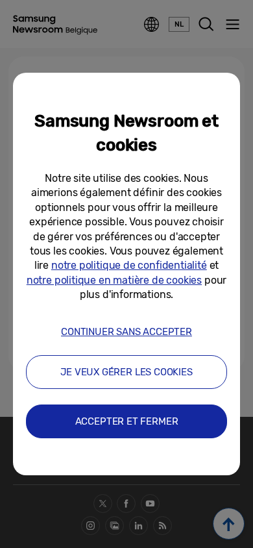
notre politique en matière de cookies (114, 280)
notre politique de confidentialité (129, 265)
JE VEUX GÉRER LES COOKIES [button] (126, 372)
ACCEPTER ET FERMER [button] (126, 421)
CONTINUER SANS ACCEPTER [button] (126, 332)
